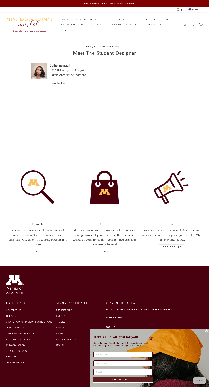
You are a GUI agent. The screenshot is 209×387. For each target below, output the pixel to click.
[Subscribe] (150, 317)
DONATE (61, 345)
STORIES (61, 327)
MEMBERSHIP (64, 310)
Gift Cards (11, 316)
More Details (171, 247)
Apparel (122, 19)
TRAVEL (60, 322)
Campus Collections (141, 25)
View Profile (57, 83)
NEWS (59, 333)
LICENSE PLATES (66, 339)
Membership (67, 30)
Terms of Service (15, 362)
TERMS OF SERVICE (17, 351)
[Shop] (104, 187)
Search (37, 252)
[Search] (37, 187)
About (164, 25)
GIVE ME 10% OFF (123, 379)
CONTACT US (13, 310)
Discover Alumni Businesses (79, 19)
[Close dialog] (206, 330)
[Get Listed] (171, 187)
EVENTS (60, 316)
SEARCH (11, 356)
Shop (104, 252)
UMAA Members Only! (73, 25)
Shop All (168, 19)
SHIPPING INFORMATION (20, 333)
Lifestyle (150, 19)
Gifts (107, 19)
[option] (104, 4)
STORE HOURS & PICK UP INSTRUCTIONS (29, 322)
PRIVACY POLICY (15, 345)
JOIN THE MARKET (16, 327)
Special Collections (107, 25)
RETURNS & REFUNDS (18, 339)
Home (135, 19)
